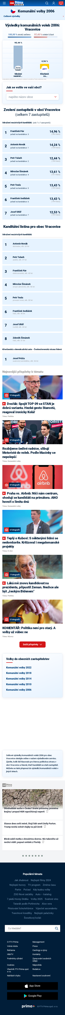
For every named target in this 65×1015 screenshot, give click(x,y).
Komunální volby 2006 (18, 689)
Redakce (36, 969)
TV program (34, 885)
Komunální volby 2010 (18, 684)
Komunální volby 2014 (18, 678)
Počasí (27, 889)
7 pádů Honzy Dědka (17, 899)
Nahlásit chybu (13, 975)
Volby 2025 (36, 899)
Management (38, 942)
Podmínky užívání (15, 958)
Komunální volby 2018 (18, 673)
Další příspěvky (31, 644)
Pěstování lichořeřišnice (20, 908)
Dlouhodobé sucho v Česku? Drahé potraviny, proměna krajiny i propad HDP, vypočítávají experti (31, 810)
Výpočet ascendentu (46, 908)
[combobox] (31, 97)
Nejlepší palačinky (43, 913)
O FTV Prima (12, 942)
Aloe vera (47, 903)
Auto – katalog (43, 894)
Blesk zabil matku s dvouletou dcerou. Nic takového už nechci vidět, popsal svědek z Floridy (31, 840)
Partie (18, 889)
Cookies (10, 965)
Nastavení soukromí (41, 975)
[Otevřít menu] (4, 3)
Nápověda (36, 965)
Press (35, 946)
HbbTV (10, 954)
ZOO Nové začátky (23, 894)
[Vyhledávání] (47, 3)
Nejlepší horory (17, 885)
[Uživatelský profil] (53, 3)
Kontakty (36, 954)
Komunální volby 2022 (18, 667)
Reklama (11, 950)
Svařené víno (51, 899)
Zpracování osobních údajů (41, 959)
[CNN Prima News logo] (16, 3)
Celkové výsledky (12, 16)
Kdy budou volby (41, 889)
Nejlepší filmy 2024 (41, 880)
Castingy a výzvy (39, 950)
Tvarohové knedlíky (22, 913)
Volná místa (12, 946)
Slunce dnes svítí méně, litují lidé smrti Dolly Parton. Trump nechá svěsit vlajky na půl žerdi (30, 825)
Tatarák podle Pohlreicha (26, 903)
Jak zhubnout (21, 880)
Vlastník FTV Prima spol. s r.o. (18, 970)
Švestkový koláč (32, 917)
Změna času (49, 885)
